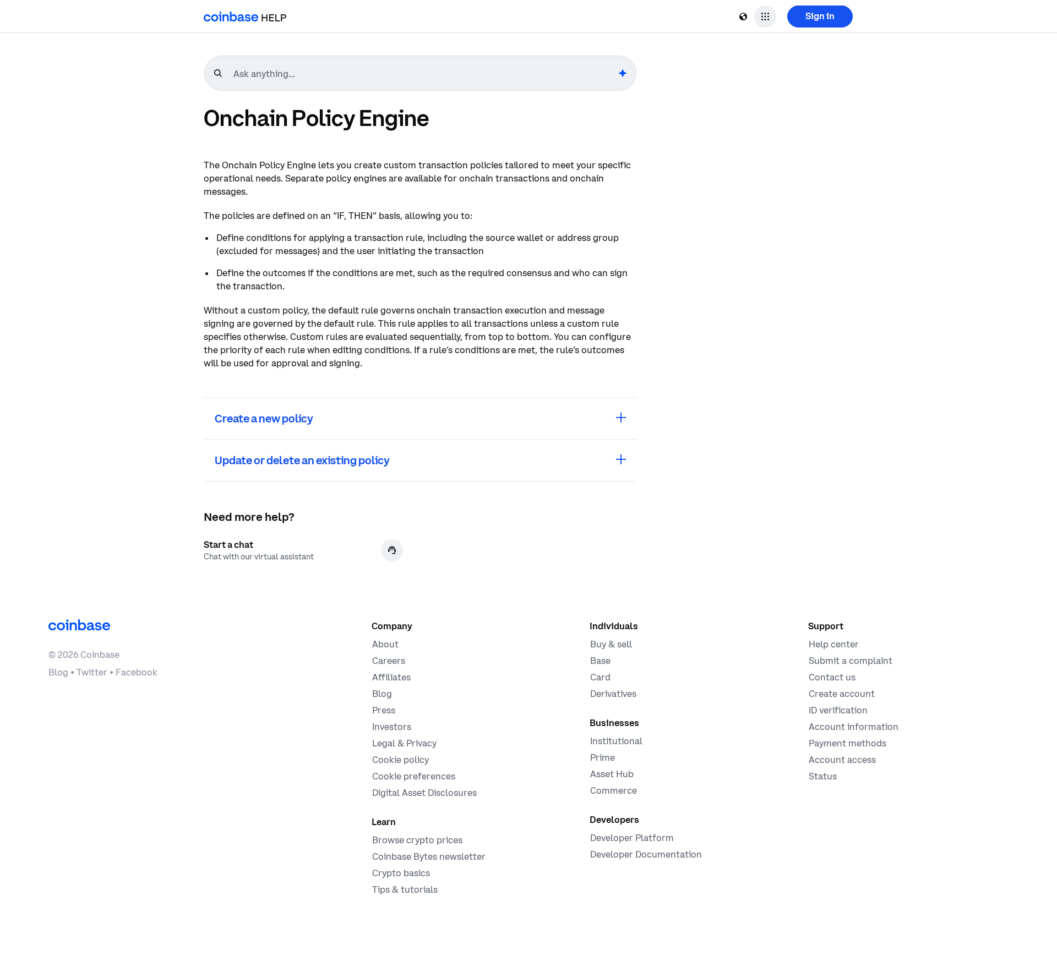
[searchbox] (424, 73)
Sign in (820, 15)
